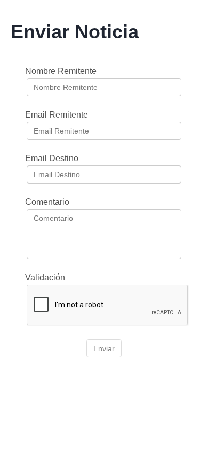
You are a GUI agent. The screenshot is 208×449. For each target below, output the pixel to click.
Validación (45, 277)
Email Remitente (56, 114)
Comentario (47, 201)
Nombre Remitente (61, 71)
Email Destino (51, 158)
